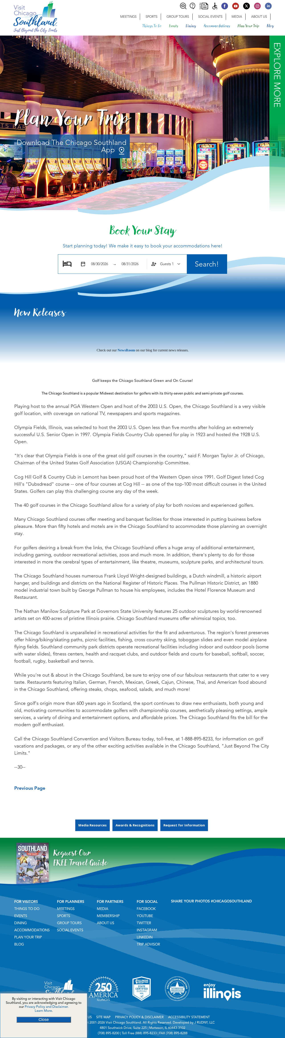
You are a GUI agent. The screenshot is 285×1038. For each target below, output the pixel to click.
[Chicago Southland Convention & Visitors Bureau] (28, 16)
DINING (20, 923)
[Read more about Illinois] (222, 1006)
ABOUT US (105, 923)
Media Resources (92, 825)
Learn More (43, 1011)
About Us (259, 17)
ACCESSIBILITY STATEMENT (189, 1017)
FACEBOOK (146, 909)
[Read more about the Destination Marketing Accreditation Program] (177, 1006)
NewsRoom (126, 350)
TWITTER (144, 923)
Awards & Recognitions (135, 825)
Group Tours (178, 17)
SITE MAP (103, 1017)
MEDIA (102, 909)
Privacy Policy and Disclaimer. (47, 1007)
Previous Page (29, 788)
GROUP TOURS (69, 923)
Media (237, 17)
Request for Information (184, 825)
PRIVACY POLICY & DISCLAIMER (139, 1017)
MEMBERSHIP (108, 916)
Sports (151, 17)
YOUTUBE (145, 916)
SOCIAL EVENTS (70, 930)
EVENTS (20, 916)
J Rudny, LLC (204, 1022)
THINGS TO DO (26, 909)
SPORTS (63, 916)
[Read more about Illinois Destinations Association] (141, 1006)
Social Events (210, 17)
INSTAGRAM (147, 930)
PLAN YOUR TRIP (28, 937)
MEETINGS (66, 909)
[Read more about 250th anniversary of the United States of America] (103, 1006)
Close (44, 1019)
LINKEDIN (145, 937)
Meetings (128, 17)
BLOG (19, 944)
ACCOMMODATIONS (32, 930)
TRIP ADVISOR (148, 944)
